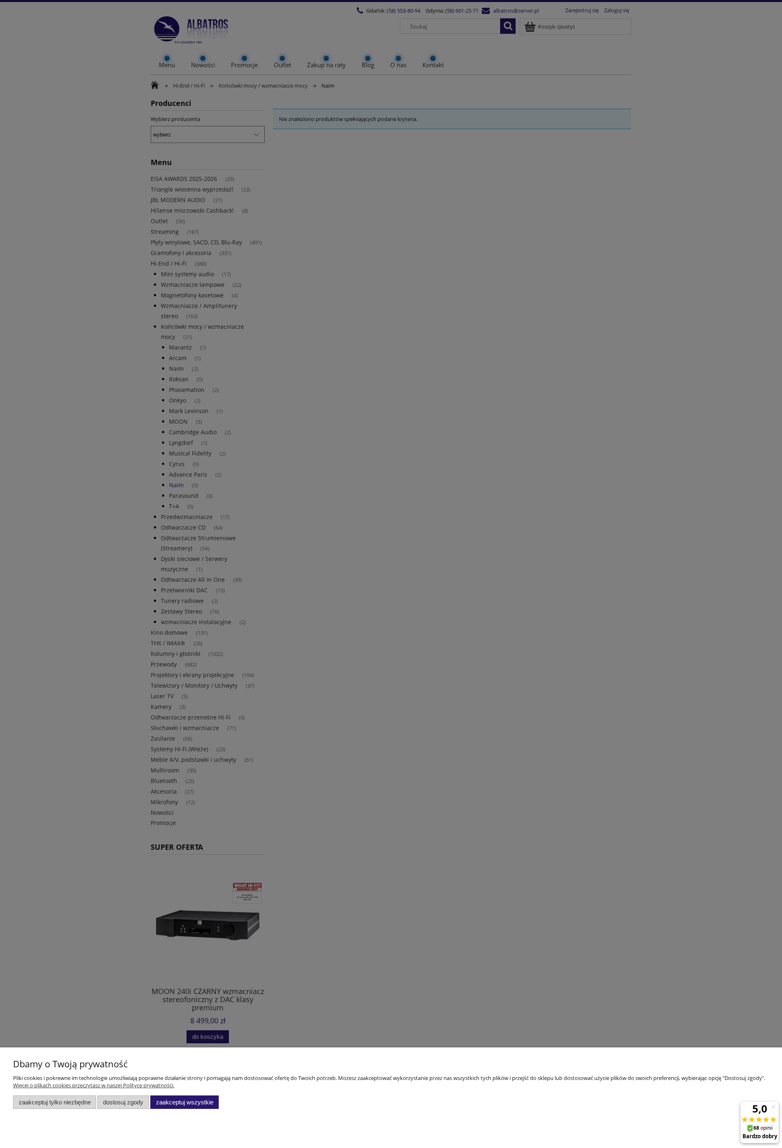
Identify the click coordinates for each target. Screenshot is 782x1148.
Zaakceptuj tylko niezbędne (55, 1102)
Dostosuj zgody (123, 1102)
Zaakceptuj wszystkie (184, 1102)
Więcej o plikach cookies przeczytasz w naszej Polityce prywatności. (93, 1085)
